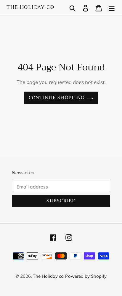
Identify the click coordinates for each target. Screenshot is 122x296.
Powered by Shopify (86, 276)
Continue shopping (57, 98)
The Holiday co (30, 7)
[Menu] (111, 7)
